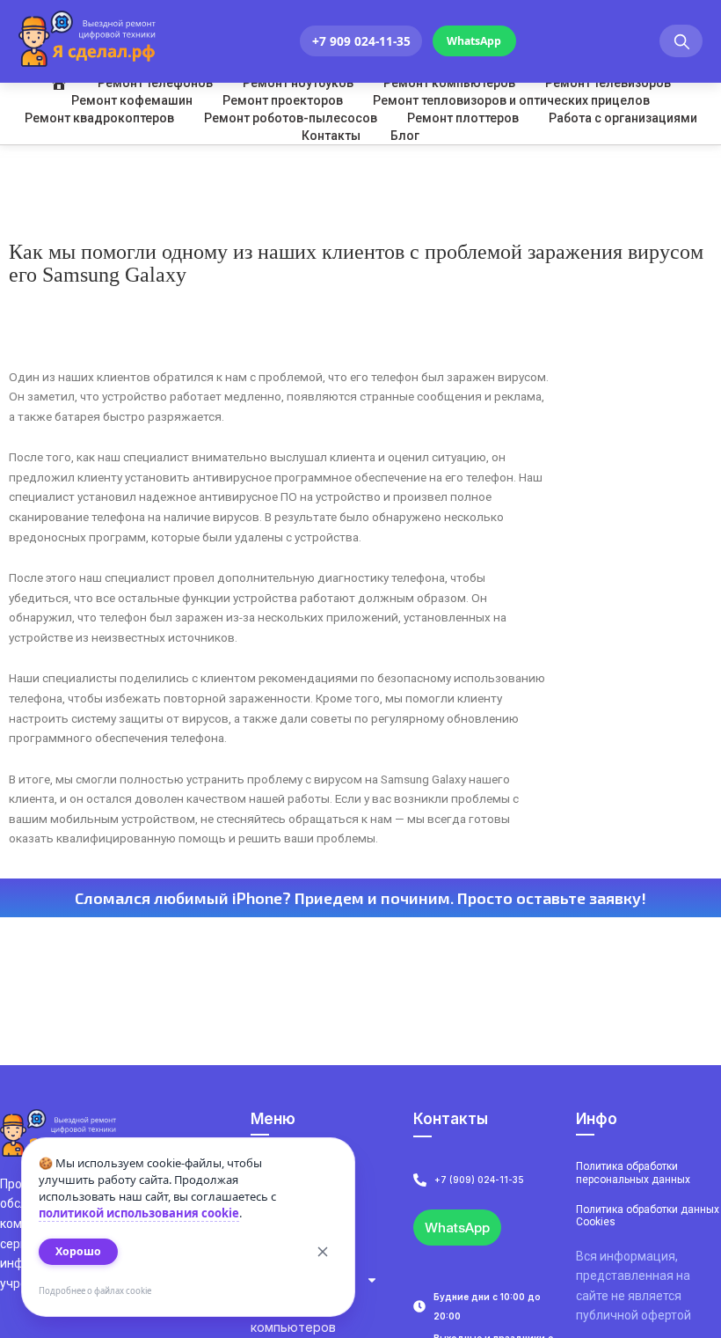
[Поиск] (681, 41)
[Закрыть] (323, 1252)
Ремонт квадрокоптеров (99, 118)
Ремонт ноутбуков (298, 83)
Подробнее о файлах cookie (95, 1291)
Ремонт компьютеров (449, 83)
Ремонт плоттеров (463, 118)
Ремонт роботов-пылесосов (290, 118)
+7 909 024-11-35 (361, 41)
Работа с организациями (623, 118)
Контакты (331, 136)
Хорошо (78, 1251)
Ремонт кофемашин (132, 100)
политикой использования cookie (139, 1213)
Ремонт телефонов (155, 83)
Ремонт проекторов (282, 100)
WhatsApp (474, 40)
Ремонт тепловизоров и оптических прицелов (511, 100)
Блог (404, 136)
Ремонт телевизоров (608, 83)
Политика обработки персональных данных (633, 1172)
